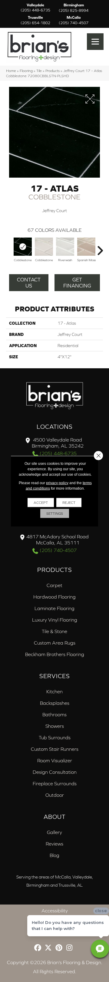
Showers (54, 726)
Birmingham (73, 7)
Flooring (26, 71)
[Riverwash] (65, 246)
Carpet (54, 585)
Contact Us (29, 283)
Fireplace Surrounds (55, 783)
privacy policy (57, 483)
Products (52, 71)
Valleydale (35, 7)
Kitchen (54, 691)
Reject (68, 502)
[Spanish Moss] (86, 246)
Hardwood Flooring (54, 596)
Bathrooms (54, 714)
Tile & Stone (54, 631)
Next (99, 248)
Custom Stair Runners (54, 749)
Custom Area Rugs (54, 642)
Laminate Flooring (54, 608)
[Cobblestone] (22, 246)
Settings (54, 513)
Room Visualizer (54, 760)
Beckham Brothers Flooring (54, 654)
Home (11, 71)
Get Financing (77, 283)
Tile (39, 71)
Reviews (54, 843)
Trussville (35, 20)
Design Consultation (55, 772)
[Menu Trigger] (95, 41)
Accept (41, 502)
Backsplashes (54, 703)
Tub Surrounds (55, 737)
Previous (9, 248)
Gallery (54, 832)
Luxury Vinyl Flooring (54, 619)
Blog (54, 855)
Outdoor (54, 795)
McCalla (73, 20)
